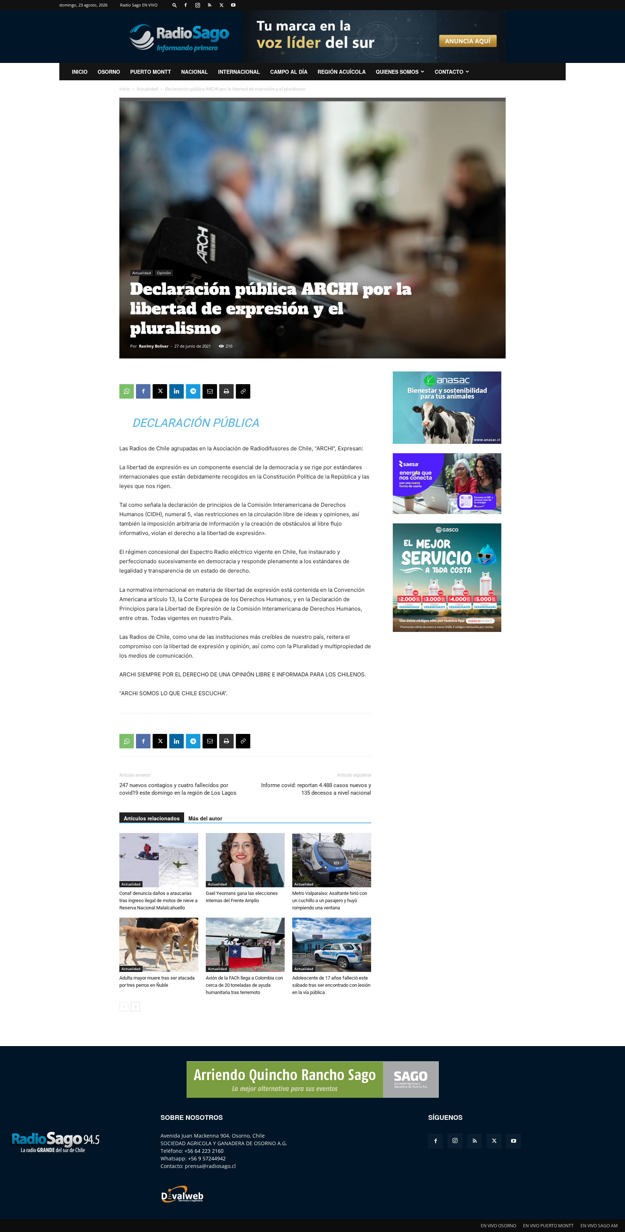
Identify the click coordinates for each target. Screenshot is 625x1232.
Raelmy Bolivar (154, 346)
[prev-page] (123, 1006)
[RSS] (209, 5)
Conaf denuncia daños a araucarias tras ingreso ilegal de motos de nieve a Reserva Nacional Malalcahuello (158, 900)
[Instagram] (197, 5)
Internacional (239, 71)
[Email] (210, 391)
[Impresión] (226, 391)
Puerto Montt (150, 71)
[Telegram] (193, 391)
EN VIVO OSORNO (498, 1226)
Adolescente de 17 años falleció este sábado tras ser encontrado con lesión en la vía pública (331, 985)
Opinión (164, 272)
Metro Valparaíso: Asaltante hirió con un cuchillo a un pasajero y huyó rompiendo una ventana (329, 900)
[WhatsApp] (126, 391)
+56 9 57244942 (207, 1158)
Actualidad (147, 89)
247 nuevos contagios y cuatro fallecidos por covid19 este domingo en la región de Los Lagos (178, 789)
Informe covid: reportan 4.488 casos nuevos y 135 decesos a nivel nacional (316, 789)
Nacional (194, 71)
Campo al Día (288, 71)
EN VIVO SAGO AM (599, 1226)
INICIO (80, 71)
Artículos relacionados (152, 818)
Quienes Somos (397, 71)
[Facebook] (185, 5)
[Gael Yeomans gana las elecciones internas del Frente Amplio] (245, 860)
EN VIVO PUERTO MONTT (548, 1226)
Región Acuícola (342, 71)
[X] (221, 5)
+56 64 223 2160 (204, 1150)
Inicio (124, 89)
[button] (174, 5)
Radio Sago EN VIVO (139, 5)
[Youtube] (233, 5)
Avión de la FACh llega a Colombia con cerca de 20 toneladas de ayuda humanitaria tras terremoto (244, 985)
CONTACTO (449, 71)
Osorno (109, 71)
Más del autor (205, 818)
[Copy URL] (243, 391)
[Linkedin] (176, 391)
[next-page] (135, 1006)
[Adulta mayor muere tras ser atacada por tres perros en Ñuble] (158, 945)
